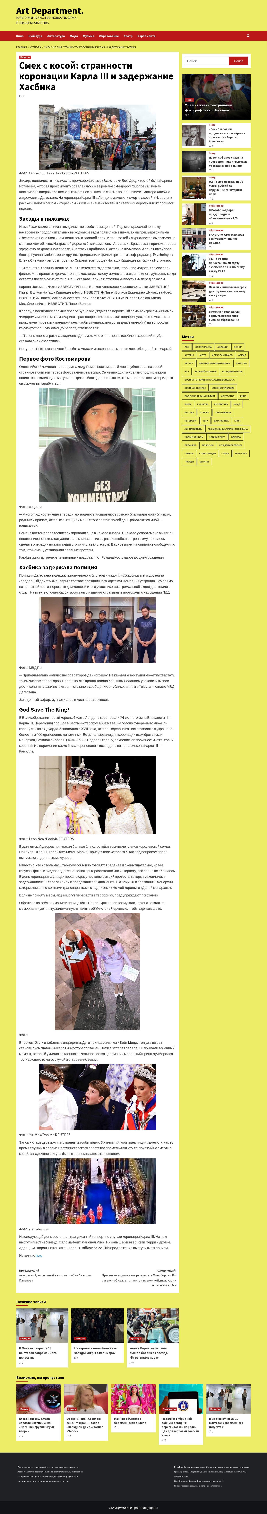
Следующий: (139, 1277)
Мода (74, 36)
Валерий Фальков (206, 371)
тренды (189, 461)
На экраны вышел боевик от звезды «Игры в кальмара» (96, 1350)
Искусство (228, 396)
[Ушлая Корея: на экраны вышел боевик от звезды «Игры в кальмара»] (153, 1325)
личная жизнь (193, 429)
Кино (20, 36)
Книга (188, 404)
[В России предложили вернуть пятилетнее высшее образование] (194, 316)
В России (241, 363)
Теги (205, 420)
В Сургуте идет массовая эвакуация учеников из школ (226, 238)
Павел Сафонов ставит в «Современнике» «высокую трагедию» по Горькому (228, 161)
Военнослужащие (223, 388)
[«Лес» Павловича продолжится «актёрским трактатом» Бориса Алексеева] (194, 135)
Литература (56, 36)
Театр (128, 36)
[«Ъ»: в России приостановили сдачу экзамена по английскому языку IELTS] (194, 265)
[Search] (248, 36)
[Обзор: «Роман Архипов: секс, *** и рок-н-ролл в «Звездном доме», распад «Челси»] (86, 1399)
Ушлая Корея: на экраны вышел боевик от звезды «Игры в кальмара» (149, 1353)
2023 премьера (203, 347)
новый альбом (194, 437)
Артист (189, 363)
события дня (207, 453)
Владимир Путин (232, 371)
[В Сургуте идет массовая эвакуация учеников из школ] (194, 239)
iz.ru (39, 1255)
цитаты (204, 461)
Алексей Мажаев (222, 355)
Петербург (191, 420)
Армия (242, 355)
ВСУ (187, 371)
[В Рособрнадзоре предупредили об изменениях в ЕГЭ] (194, 214)
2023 (187, 347)
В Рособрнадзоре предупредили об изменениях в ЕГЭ (223, 214)
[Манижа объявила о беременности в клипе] (133, 1399)
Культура (35, 36)
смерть (189, 453)
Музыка (88, 36)
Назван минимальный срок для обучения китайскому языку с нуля (227, 291)
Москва (189, 412)
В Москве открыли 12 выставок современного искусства (38, 1353)
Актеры (189, 355)
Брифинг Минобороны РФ (214, 363)
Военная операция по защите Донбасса (210, 379)
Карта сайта (146, 36)
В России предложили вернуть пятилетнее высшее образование (224, 315)
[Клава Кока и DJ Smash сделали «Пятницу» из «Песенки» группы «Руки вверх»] (38, 1399)
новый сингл (217, 437)
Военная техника (195, 388)
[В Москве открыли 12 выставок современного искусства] (42, 1325)
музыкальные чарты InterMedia (228, 429)
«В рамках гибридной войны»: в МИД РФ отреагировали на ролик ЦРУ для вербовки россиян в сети (180, 1427)
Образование (109, 36)
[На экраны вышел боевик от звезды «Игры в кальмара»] (97, 1325)
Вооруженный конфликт (200, 396)
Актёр (202, 355)
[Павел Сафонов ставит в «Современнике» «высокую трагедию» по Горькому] (194, 161)
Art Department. (50, 10)
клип (237, 420)
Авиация (222, 347)
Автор (238, 347)
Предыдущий (55, 1275)
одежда (236, 437)
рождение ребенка (230, 445)
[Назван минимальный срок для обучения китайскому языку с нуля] (194, 291)
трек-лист (241, 453)
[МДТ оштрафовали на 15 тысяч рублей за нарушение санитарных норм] (194, 188)
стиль (225, 453)
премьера (190, 445)
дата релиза (221, 420)
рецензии (208, 445)
